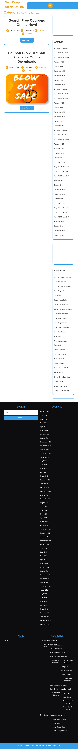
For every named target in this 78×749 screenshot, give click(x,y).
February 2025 (59, 103)
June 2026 (57, 53)
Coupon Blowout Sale (61, 304)
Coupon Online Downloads (63, 309)
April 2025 (57, 98)
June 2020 (57, 171)
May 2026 (65, 53)
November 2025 (59, 75)
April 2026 (57, 57)
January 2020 (58, 185)
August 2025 (58, 89)
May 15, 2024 (14, 30)
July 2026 (66, 48)
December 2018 (59, 230)
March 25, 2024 (14, 67)
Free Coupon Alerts (60, 318)
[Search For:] (21, 412)
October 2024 (58, 121)
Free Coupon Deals (60, 323)
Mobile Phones (59, 363)
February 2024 (59, 144)
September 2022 (59, 148)
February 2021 (59, 153)
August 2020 (58, 167)
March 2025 (65, 98)
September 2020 (59, 162)
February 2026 (59, 62)
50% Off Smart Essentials (62, 286)
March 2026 (65, 57)
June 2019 (57, 212)
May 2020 (65, 171)
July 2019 (66, 208)
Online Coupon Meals (61, 368)
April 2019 (57, 217)
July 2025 (66, 89)
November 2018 (59, 235)
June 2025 (57, 94)
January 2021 (58, 158)
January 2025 (58, 107)
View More (24, 39)
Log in (6, 640)
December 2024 (59, 112)
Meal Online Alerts (60, 359)
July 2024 (66, 130)
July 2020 (66, 167)
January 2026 (58, 66)
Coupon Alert (28, 30)
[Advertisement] (65, 22)
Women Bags (58, 381)
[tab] (50, 5)
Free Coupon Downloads (62, 327)
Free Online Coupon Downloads (61, 689)
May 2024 (65, 135)
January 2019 (58, 226)
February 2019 (59, 221)
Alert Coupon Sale (60, 291)
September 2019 (59, 203)
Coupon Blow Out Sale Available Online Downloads (27, 57)
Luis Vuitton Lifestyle (61, 354)
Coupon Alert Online (60, 300)
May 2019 (65, 212)
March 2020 (65, 176)
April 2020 (57, 176)
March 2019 (65, 217)
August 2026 (58, 48)
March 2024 (65, 139)
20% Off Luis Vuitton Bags (62, 277)
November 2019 (59, 194)
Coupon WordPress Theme (26, 745)
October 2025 (58, 80)
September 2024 (59, 126)
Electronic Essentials (61, 314)
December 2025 (59, 71)
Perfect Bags (58, 372)
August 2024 (58, 130)
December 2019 (59, 189)
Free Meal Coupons (60, 332)
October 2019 (58, 199)
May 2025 (65, 94)
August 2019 (58, 208)
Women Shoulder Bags (61, 391)
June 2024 (57, 135)
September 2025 (59, 85)
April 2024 (57, 139)
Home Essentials (60, 349)
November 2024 (59, 117)
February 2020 (59, 180)
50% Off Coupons (60, 282)
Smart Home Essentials (62, 377)
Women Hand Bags (60, 386)
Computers (58, 295)
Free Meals (58, 336)
